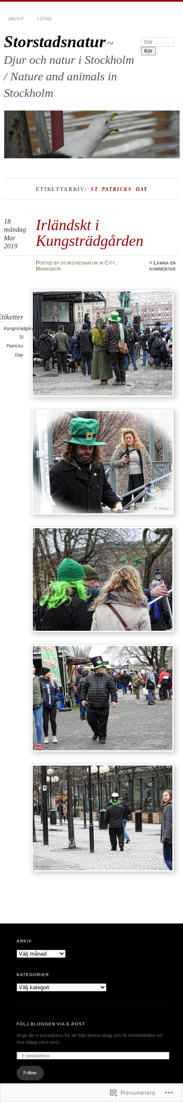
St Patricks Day (14, 345)
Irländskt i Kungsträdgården (89, 232)
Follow (30, 1072)
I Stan (44, 18)
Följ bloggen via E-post (51, 1024)
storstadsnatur (79, 263)
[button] (102, 344)
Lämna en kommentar (162, 266)
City (110, 263)
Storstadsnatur (55, 41)
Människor (48, 269)
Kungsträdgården (22, 328)
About (16, 18)
